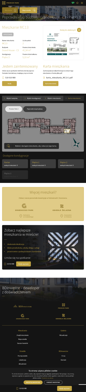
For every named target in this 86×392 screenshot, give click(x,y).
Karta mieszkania (50, 84)
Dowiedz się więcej (47, 378)
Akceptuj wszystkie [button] (33, 382)
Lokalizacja (22, 360)
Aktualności (22, 364)
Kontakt (63, 360)
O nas (63, 356)
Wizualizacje (63, 335)
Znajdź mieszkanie (23, 335)
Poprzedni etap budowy (35, 109)
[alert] (43, 380)
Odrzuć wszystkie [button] (53, 382)
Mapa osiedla (26, 10)
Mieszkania (8, 10)
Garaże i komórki (22, 343)
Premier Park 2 (13, 109)
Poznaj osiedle (22, 356)
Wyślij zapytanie (23, 264)
